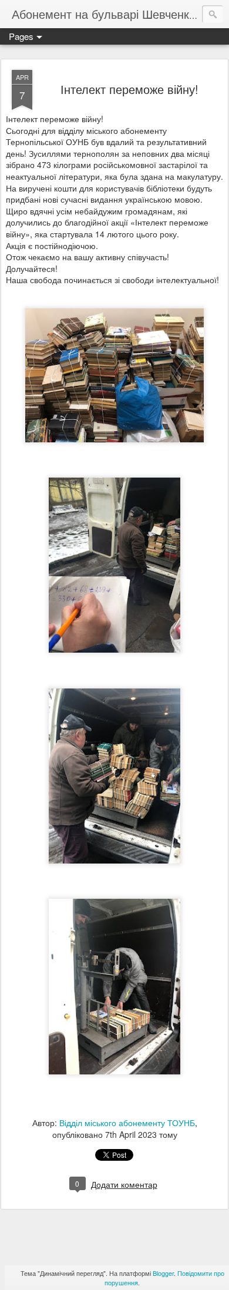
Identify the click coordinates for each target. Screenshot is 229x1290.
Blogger (163, 1273)
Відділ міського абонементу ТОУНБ (127, 1122)
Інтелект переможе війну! (129, 89)
